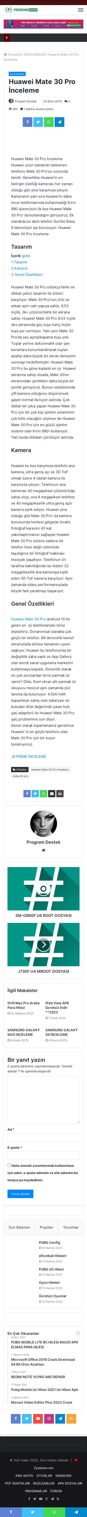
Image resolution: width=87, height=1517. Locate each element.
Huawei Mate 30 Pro (28, 619)
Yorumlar (71, 1227)
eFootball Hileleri (52, 1256)
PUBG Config (49, 1242)
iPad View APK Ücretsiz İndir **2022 (57, 1007)
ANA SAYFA (24, 1476)
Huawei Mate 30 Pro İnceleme (50, 769)
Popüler (46, 1227)
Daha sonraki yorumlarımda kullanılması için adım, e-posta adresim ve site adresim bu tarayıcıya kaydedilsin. (42, 1173)
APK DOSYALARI (70, 1483)
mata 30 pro (20, 776)
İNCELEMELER (34, 54)
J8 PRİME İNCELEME (28, 756)
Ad (10, 1129)
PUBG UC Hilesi (51, 1269)
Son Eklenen (19, 1227)
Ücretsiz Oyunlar (53, 1296)
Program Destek (26, 101)
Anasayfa (14, 54)
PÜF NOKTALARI (17, 1483)
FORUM (56, 1491)
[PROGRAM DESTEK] (20, 9)
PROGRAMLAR (36, 1491)
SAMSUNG (63, 1476)
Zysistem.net (43, 1468)
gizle (26, 255)
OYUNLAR (44, 1476)
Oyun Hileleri (49, 1282)
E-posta (14, 1147)
